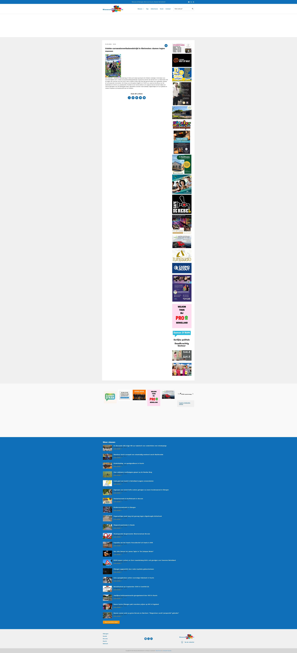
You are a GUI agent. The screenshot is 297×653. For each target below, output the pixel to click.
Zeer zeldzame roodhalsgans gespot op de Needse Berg (133, 472)
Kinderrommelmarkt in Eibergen (125, 507)
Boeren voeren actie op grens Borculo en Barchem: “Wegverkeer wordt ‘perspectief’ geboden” (146, 613)
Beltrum (105, 643)
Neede (105, 636)
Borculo (105, 638)
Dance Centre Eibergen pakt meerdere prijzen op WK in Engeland (136, 604)
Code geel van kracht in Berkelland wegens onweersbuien (134, 481)
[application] (143, 9)
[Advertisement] (148, 25)
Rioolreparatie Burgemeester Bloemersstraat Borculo (132, 534)
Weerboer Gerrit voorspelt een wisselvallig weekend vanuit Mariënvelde (138, 454)
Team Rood (158, 650)
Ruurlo (105, 641)
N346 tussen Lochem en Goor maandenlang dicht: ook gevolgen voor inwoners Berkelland (145, 560)
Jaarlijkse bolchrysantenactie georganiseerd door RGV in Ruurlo (135, 595)
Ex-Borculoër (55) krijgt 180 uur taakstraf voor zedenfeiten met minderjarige (140, 446)
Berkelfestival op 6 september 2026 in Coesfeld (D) (131, 586)
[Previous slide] (178, 393)
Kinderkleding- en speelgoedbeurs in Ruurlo (129, 463)
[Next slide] (192, 393)
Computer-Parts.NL (167, 650)
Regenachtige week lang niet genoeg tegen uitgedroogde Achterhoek (138, 516)
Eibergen (105, 633)
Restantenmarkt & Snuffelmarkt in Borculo (128, 498)
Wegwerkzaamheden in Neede (124, 525)
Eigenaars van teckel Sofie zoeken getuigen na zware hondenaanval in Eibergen (141, 490)
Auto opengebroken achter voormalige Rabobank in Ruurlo (134, 578)
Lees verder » (117, 449)
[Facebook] (188, 2)
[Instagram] (193, 2)
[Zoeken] (193, 9)
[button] (166, 45)
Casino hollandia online (184, 403)
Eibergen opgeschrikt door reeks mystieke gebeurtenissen (134, 569)
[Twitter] (191, 2)
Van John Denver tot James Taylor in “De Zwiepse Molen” (134, 551)
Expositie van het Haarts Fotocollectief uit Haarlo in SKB (133, 542)
